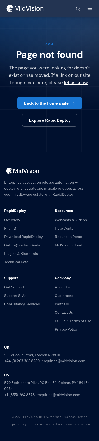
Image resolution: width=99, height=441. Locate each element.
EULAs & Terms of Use (73, 320)
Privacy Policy (66, 329)
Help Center (65, 228)
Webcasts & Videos (71, 219)
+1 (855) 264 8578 (19, 394)
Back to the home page (46, 103)
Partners (62, 304)
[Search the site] (78, 8)
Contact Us (64, 312)
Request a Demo (68, 236)
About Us (62, 287)
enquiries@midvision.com (63, 360)
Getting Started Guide (22, 245)
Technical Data (16, 262)
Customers (64, 295)
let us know (76, 82)
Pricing (10, 228)
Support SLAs (15, 295)
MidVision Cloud (68, 245)
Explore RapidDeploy (49, 120)
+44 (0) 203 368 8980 (22, 360)
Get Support (14, 287)
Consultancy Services (22, 304)
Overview (12, 219)
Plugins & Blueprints (21, 253)
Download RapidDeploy (23, 236)
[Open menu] (90, 8)
